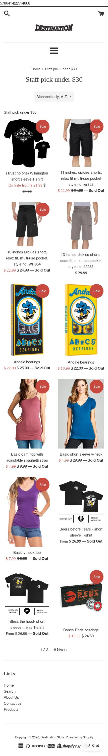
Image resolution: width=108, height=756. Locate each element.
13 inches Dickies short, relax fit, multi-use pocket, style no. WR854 (27, 257)
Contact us (13, 703)
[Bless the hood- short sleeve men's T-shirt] (27, 592)
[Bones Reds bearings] (81, 596)
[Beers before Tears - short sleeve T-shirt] (81, 500)
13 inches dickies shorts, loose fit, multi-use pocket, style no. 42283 (81, 260)
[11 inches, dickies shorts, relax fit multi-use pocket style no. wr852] (81, 143)
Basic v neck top (27, 552)
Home (9, 685)
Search (10, 691)
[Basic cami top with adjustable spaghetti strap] (27, 414)
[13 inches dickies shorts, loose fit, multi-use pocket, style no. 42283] (81, 225)
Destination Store (52, 737)
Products (11, 709)
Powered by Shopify (79, 737)
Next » (62, 649)
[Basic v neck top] (27, 512)
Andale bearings (27, 361)
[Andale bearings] (27, 319)
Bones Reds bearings (81, 629)
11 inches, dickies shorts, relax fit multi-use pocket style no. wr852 (81, 178)
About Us (11, 697)
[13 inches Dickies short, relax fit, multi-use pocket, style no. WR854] (27, 224)
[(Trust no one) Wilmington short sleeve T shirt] (27, 143)
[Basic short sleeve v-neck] (81, 414)
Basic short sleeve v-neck (81, 454)
